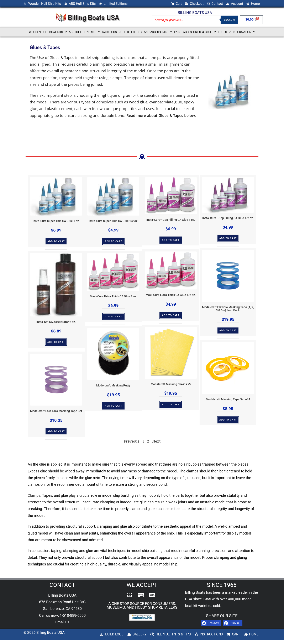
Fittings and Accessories (149, 32)
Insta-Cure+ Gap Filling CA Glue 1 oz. (170, 220)
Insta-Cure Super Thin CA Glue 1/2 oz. (113, 221)
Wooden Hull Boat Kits (46, 32)
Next (156, 441)
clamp (135, 508)
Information (242, 32)
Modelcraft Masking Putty (113, 385)
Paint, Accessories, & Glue (193, 32)
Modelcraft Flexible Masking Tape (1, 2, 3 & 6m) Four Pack (228, 308)
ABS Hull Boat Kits (82, 32)
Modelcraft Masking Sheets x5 (171, 384)
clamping (70, 550)
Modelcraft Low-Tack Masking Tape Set (56, 411)
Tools (222, 32)
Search (229, 19)
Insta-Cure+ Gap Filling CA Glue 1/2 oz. (228, 218)
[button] (48, 32)
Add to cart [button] (56, 241)
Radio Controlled (115, 32)
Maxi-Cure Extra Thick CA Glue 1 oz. (113, 296)
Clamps (34, 495)
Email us (62, 622)
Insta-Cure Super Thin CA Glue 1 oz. (56, 221)
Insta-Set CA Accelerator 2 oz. (56, 322)
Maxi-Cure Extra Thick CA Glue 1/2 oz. (171, 295)
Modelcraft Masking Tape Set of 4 (228, 399)
